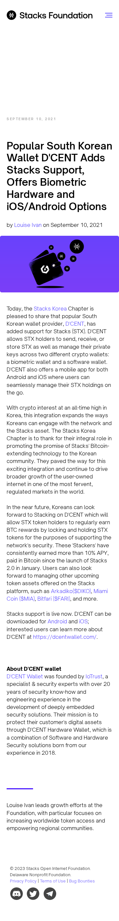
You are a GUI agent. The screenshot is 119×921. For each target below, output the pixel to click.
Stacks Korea (50, 308)
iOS (83, 621)
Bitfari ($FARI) (53, 598)
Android (58, 621)
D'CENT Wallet (25, 676)
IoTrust (93, 676)
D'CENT (74, 323)
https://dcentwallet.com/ (65, 637)
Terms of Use (53, 881)
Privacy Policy (23, 881)
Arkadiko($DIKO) (71, 591)
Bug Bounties (82, 881)
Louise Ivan (28, 225)
